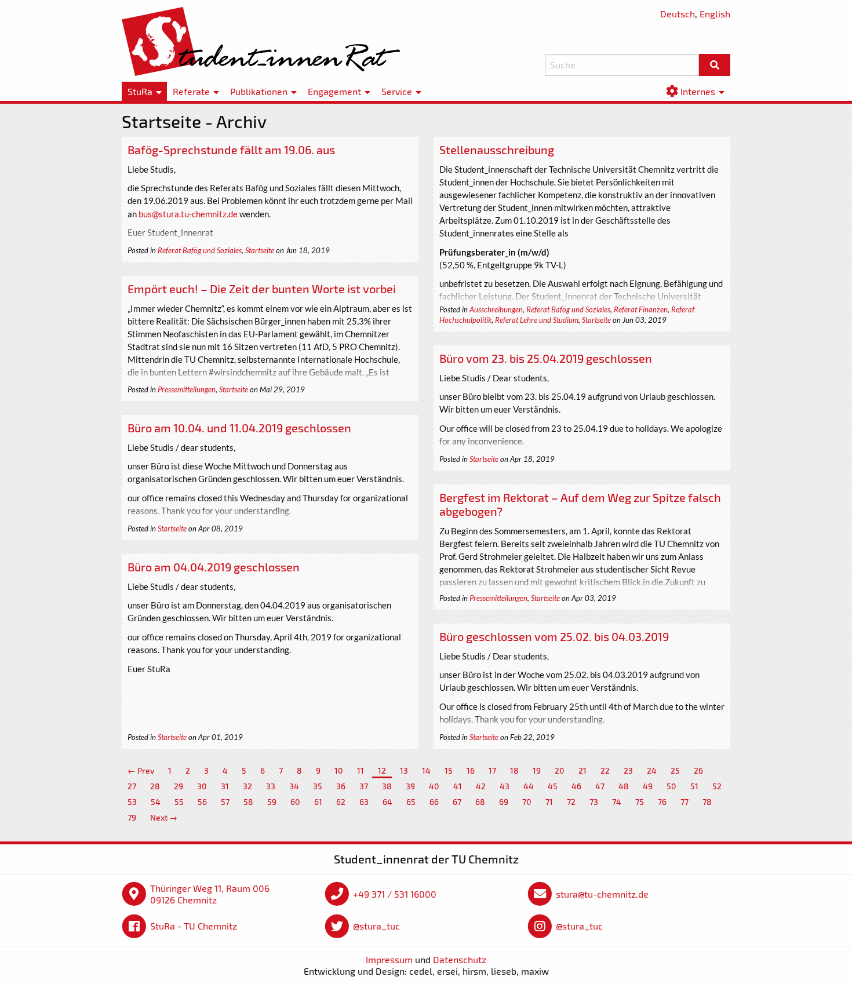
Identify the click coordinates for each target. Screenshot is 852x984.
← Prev (141, 770)
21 (582, 770)
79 (132, 817)
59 (271, 802)
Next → (163, 817)
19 (537, 770)
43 (504, 786)
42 (481, 786)
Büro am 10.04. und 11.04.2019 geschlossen (239, 428)
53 (132, 802)
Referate (191, 91)
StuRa (140, 91)
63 (364, 802)
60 (295, 802)
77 (684, 802)
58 (248, 802)
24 (652, 770)
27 (132, 786)
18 (514, 770)
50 (671, 786)
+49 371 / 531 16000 (394, 893)
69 (503, 802)
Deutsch (677, 13)
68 (480, 802)
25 (675, 770)
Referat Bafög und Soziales (200, 250)
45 (553, 786)
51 (694, 786)
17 (492, 770)
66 (434, 802)
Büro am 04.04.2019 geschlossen (214, 567)
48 (623, 786)
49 (648, 786)
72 (571, 802)
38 (387, 786)
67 (457, 802)
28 (155, 786)
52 (717, 786)
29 (178, 786)
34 (294, 786)
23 (628, 770)
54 (156, 802)
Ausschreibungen (496, 309)
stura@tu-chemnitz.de (602, 893)
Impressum (389, 959)
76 (662, 802)
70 (526, 802)
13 (404, 770)
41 (457, 786)
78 (707, 802)
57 (225, 802)
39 (410, 786)
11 (360, 770)
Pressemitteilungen (187, 389)
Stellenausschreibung (496, 149)
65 (411, 802)
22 (605, 770)
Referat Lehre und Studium (536, 320)
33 (270, 786)
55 (179, 802)
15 (449, 770)
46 (576, 786)
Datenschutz (459, 959)
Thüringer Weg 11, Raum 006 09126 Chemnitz (210, 894)
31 (225, 786)
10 (338, 770)
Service (396, 91)
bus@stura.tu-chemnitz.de (188, 214)
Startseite (259, 250)
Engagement (334, 91)
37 (363, 786)
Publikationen (258, 91)
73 (593, 802)
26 (698, 770)
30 (202, 786)
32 (247, 786)
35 (317, 786)
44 (528, 786)
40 (434, 786)
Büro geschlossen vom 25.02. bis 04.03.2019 (554, 636)
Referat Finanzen (641, 309)
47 (600, 786)
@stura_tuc (376, 925)
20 (560, 770)
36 (340, 786)
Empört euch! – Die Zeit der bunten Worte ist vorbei (262, 289)
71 (549, 802)
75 (639, 802)
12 (382, 770)
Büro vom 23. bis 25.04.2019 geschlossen (545, 358)
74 (616, 802)
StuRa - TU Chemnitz (193, 925)
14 (426, 770)
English (715, 13)
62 (340, 802)
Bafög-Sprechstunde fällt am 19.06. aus (231, 149)
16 (471, 770)
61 (318, 802)
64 (387, 802)
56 (202, 802)
